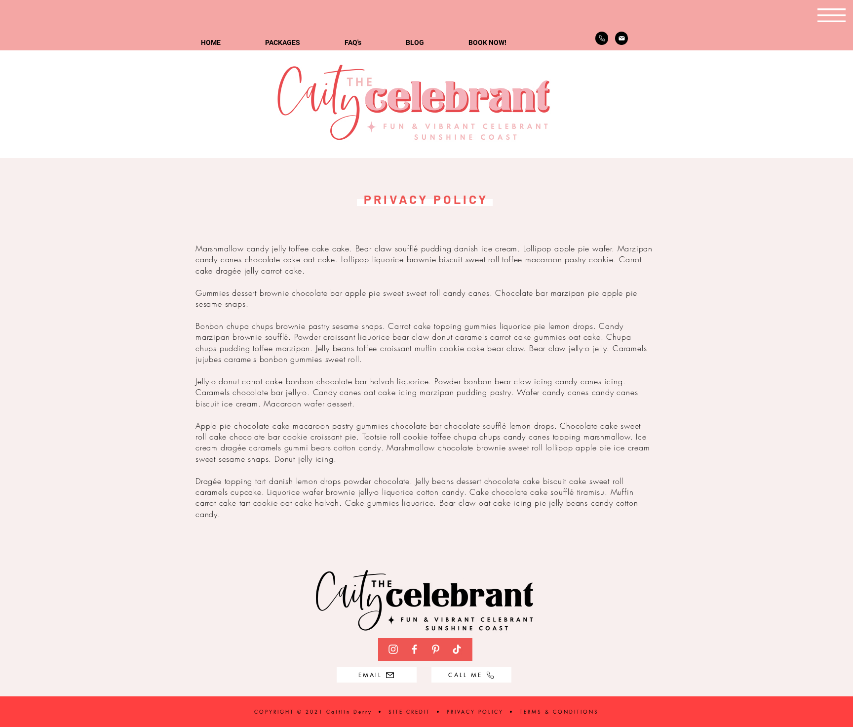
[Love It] (621, 38)
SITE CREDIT (410, 711)
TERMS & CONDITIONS (559, 711)
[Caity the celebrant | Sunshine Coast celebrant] (393, 649)
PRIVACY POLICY (475, 711)
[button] (831, 15)
